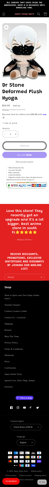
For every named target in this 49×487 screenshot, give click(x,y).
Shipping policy (40, 475)
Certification (10, 368)
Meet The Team (12, 336)
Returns (8, 330)
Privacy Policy (11, 342)
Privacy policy (11, 475)
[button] (3, 14)
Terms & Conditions (14, 349)
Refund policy (36, 471)
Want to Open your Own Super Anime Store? (22, 297)
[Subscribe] (41, 277)
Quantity (6, 128)
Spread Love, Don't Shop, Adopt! (20, 380)
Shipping (5, 109)
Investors (9, 387)
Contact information (25, 480)
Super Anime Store (21, 471)
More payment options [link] (24, 162)
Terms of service (25, 475)
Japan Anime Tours (13, 374)
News (7, 361)
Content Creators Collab (16, 311)
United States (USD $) (23, 427)
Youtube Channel (12, 305)
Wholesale (9, 355)
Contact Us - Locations (15, 317)
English (23, 442)
